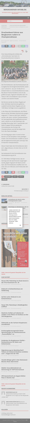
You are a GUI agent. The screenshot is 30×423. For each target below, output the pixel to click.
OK (20, 225)
